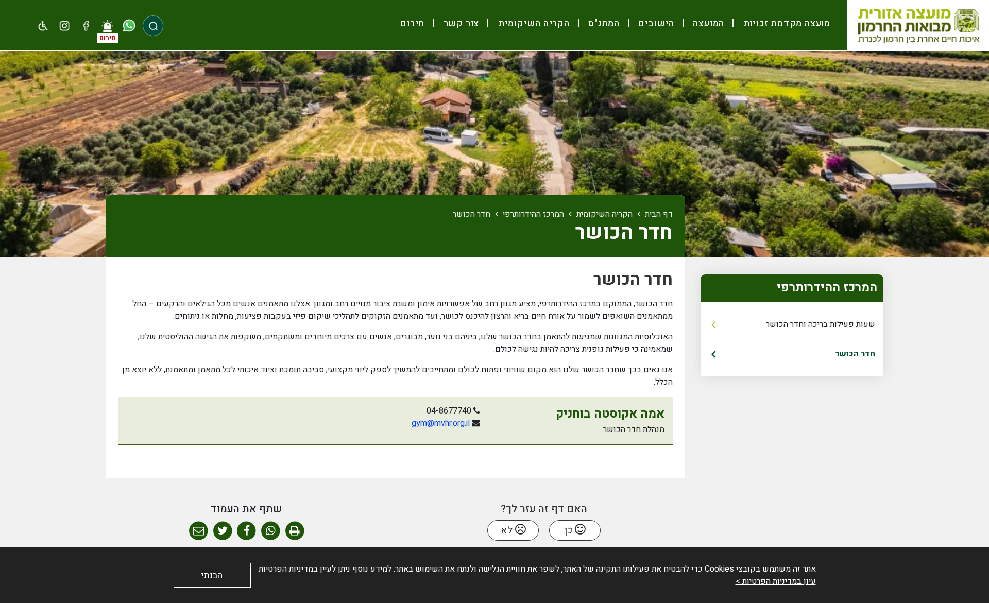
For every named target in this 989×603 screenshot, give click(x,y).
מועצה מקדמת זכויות (785, 23)
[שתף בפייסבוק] (246, 531)
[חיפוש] (153, 25)
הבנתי (212, 575)
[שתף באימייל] (198, 531)
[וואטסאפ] (128, 25)
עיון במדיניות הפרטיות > (776, 581)
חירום (412, 23)
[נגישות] (43, 25)
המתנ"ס (603, 23)
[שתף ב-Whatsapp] (271, 531)
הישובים (655, 23)
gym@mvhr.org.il (441, 423)
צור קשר (460, 23)
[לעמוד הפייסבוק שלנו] (86, 25)
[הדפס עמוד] (295, 531)
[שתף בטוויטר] (223, 531)
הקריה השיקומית (533, 23)
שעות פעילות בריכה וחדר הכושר (820, 324)
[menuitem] (782, 23)
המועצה (708, 23)
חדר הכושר (855, 354)
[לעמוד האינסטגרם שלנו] (65, 25)
